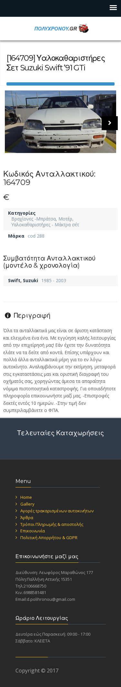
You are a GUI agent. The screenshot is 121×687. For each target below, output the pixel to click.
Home (26, 497)
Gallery (27, 504)
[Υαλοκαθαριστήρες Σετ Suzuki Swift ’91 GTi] (60, 121)
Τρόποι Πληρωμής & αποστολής (51, 524)
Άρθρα (26, 517)
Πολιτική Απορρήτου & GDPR (48, 537)
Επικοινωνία (32, 531)
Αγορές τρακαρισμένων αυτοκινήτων (57, 511)
